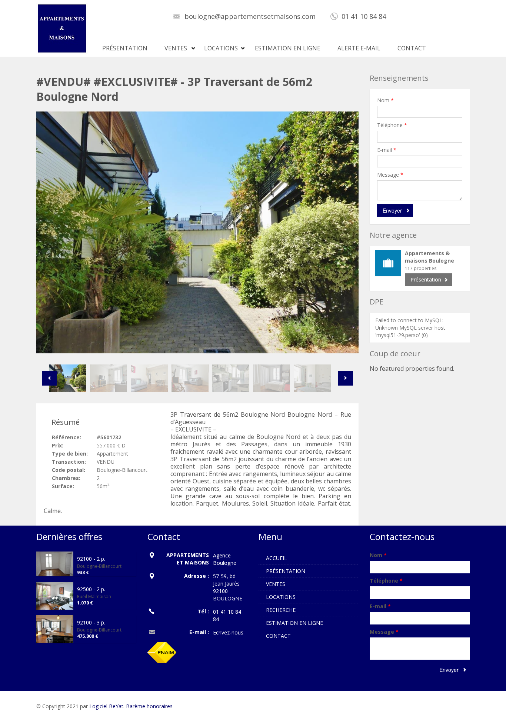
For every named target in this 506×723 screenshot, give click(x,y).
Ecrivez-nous (228, 632)
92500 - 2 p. (91, 589)
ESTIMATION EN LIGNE (287, 48)
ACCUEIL (276, 558)
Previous (49, 378)
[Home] (62, 27)
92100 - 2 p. (91, 558)
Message (390, 174)
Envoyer (392, 210)
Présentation (425, 279)
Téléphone (392, 125)
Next (345, 378)
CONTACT (411, 48)
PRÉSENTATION (124, 48)
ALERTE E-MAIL (358, 48)
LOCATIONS (221, 48)
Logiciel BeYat (106, 706)
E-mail (386, 149)
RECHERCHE (281, 609)
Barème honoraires (149, 706)
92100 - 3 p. (91, 622)
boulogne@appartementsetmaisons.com (250, 16)
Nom (385, 100)
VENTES (175, 48)
